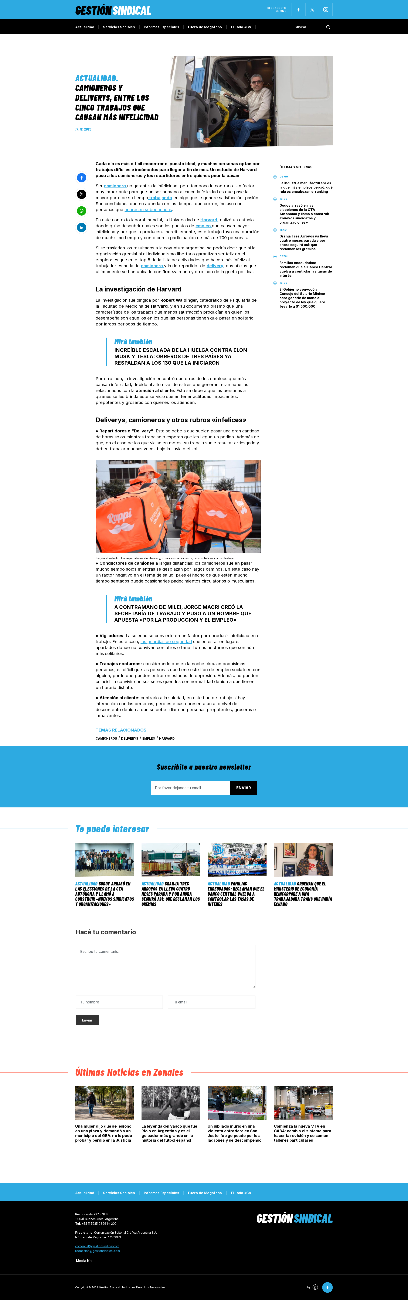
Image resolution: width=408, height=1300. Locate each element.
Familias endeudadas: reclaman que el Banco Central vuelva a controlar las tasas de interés (305, 269)
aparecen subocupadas (148, 209)
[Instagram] (325, 9)
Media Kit (84, 1261)
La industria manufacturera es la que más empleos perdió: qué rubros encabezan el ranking (306, 187)
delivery (215, 265)
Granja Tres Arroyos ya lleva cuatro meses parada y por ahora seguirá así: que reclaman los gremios (303, 242)
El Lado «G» (241, 27)
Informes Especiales (161, 27)
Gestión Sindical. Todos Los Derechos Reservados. (132, 1287)
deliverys (129, 738)
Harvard (209, 219)
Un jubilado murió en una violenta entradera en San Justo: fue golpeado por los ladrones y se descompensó (235, 1133)
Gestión (113, 10)
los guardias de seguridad (166, 641)
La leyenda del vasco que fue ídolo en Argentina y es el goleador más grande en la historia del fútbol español (169, 1133)
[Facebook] (298, 9)
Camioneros (106, 738)
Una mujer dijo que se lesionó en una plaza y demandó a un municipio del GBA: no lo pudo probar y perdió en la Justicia (103, 1133)
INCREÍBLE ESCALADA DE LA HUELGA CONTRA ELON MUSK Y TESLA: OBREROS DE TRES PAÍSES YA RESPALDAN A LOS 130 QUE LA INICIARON (180, 356)
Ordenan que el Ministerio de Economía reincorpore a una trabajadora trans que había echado (303, 894)
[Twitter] (312, 9)
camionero (115, 185)
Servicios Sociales (119, 27)
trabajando (160, 197)
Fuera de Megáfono (205, 27)
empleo (204, 225)
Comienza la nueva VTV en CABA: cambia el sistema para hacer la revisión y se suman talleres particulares (303, 1133)
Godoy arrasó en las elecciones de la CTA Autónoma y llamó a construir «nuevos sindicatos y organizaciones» (304, 213)
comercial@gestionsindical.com (97, 1246)
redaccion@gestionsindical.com (97, 1251)
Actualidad (84, 27)
